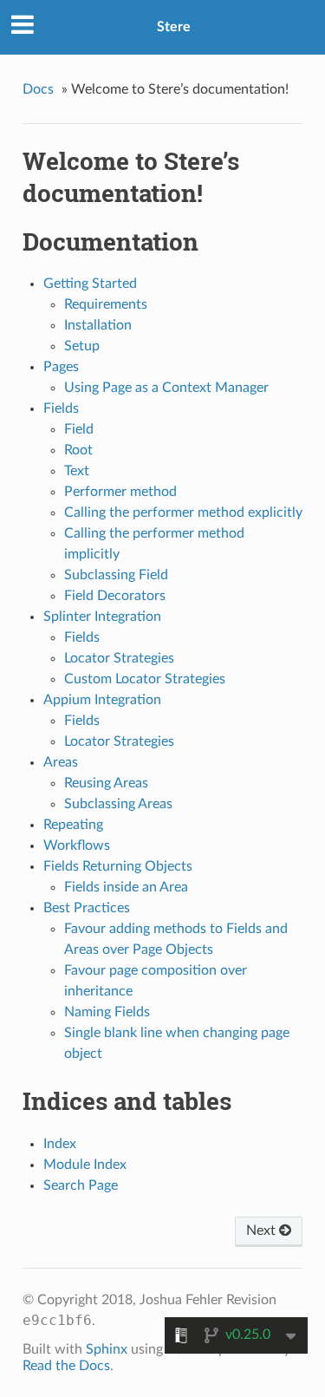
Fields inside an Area (126, 887)
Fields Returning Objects (117, 866)
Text (76, 471)
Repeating (73, 825)
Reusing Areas (106, 783)
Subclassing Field (116, 575)
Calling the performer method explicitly (183, 512)
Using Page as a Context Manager (166, 388)
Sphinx (106, 1349)
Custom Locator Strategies (144, 679)
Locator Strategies (119, 658)
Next (262, 1230)
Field (79, 429)
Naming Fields (107, 1012)
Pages (61, 367)
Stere (174, 27)
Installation (98, 325)
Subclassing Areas (118, 804)
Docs (38, 89)
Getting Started (90, 283)
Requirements (105, 304)
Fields (61, 408)
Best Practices (86, 908)
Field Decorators (115, 596)
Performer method (120, 492)
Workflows (76, 845)
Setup (82, 346)
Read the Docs (66, 1366)
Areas (60, 762)
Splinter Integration (102, 616)
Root (78, 450)
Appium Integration (102, 700)
